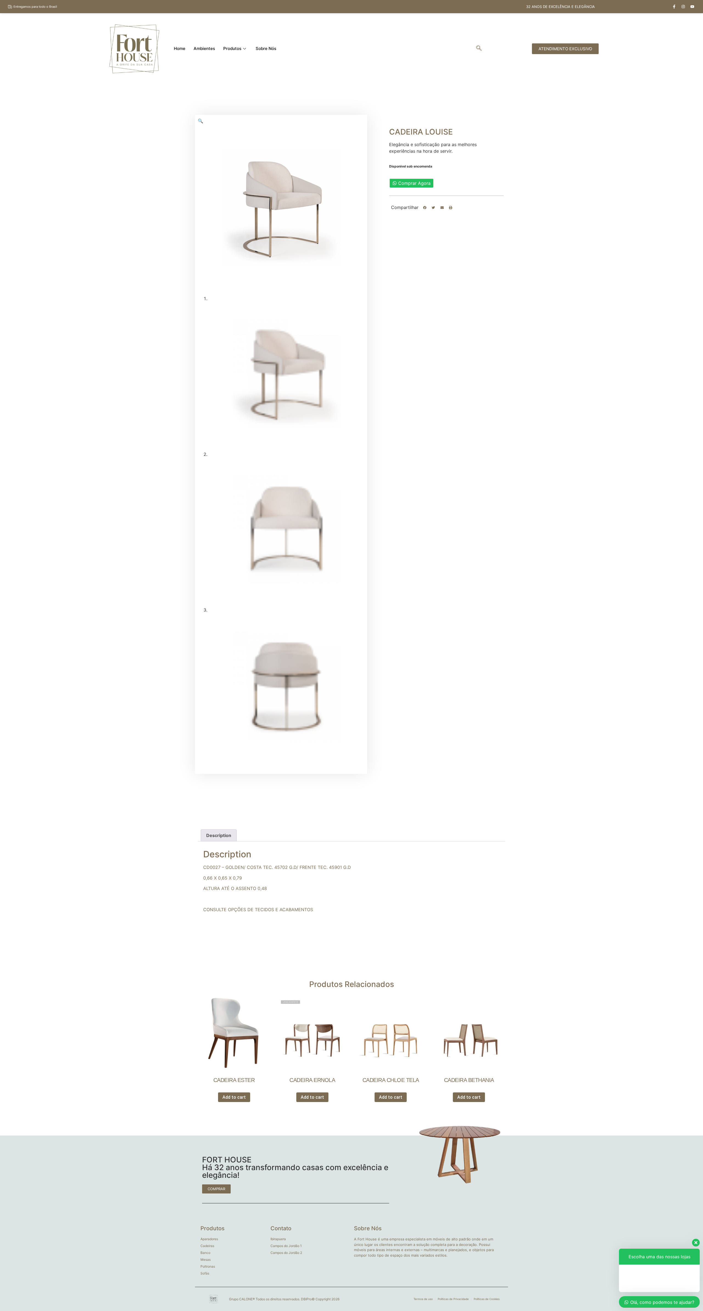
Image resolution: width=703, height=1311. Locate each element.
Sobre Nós (266, 48)
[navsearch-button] (478, 48)
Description (218, 835)
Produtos (232, 48)
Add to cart (234, 1097)
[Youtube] (692, 6)
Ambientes (204, 48)
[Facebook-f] (674, 6)
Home (179, 48)
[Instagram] (683, 6)
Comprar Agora (414, 183)
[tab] (219, 835)
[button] (424, 207)
